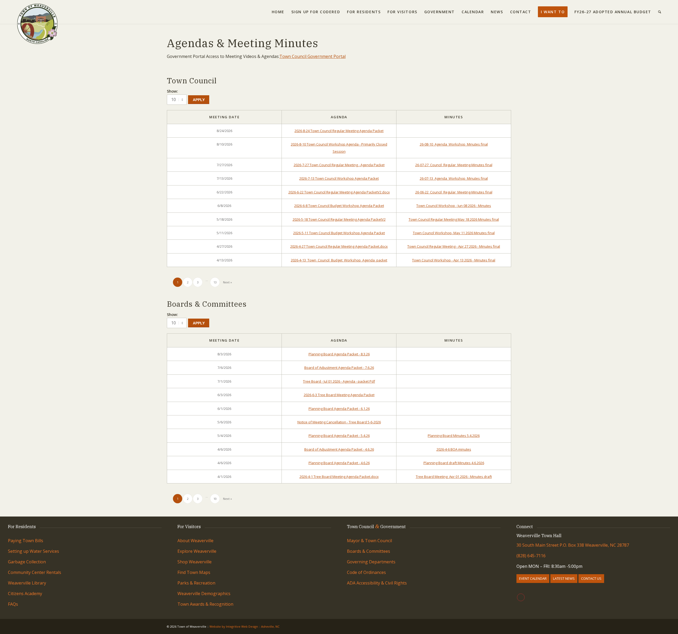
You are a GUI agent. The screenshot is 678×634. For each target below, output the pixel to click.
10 (215, 499)
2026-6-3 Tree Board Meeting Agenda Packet (339, 394)
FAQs (13, 604)
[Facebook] (521, 597)
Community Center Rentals (34, 572)
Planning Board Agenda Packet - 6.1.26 (339, 408)
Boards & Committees (368, 551)
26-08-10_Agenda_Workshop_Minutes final (454, 144)
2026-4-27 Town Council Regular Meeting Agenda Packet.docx (339, 246)
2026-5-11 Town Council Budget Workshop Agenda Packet (339, 232)
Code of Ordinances (366, 572)
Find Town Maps (193, 572)
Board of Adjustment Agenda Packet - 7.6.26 (339, 367)
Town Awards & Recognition (205, 604)
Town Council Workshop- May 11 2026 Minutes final (454, 232)
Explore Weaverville (196, 551)
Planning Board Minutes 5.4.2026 (454, 435)
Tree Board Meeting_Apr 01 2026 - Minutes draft (454, 476)
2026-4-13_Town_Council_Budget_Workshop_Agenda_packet (339, 260)
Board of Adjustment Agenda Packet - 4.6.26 (339, 449)
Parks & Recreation (196, 583)
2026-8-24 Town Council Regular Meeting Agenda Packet (339, 130)
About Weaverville (195, 541)
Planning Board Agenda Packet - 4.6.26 (339, 462)
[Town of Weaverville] (37, 12)
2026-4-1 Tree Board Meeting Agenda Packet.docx (339, 476)
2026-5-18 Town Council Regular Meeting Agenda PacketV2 (339, 219)
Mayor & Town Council (369, 541)
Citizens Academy (25, 593)
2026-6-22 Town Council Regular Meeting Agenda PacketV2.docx (339, 192)
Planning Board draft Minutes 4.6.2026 (453, 462)
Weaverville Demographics (203, 593)
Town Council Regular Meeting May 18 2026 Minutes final (454, 219)
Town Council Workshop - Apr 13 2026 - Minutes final (453, 260)
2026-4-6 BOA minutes (453, 449)
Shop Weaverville (194, 562)
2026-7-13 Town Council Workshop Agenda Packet (339, 178)
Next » (227, 282)
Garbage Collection (27, 562)
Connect (524, 526)
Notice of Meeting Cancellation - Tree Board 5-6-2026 (339, 422)
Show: (172, 91)
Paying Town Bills (25, 541)
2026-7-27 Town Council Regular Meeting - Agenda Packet (339, 164)
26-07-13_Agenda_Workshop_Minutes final (454, 178)
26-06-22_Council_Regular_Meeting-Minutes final (453, 192)
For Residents (22, 526)
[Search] (659, 12)
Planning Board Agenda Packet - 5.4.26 (339, 435)
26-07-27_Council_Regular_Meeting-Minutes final (453, 164)
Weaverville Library (27, 583)
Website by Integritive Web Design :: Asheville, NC (244, 626)
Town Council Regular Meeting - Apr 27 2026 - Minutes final (453, 246)
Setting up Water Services (33, 551)
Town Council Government (376, 526)
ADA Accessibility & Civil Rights (377, 583)
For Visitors (189, 526)
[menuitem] (278, 12)
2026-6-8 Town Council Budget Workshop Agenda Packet (339, 205)
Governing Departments (371, 562)
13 (215, 282)
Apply (199, 100)
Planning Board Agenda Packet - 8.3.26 (339, 354)
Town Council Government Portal (312, 56)
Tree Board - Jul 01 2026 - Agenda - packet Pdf (339, 381)
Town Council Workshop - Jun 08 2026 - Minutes (453, 205)
